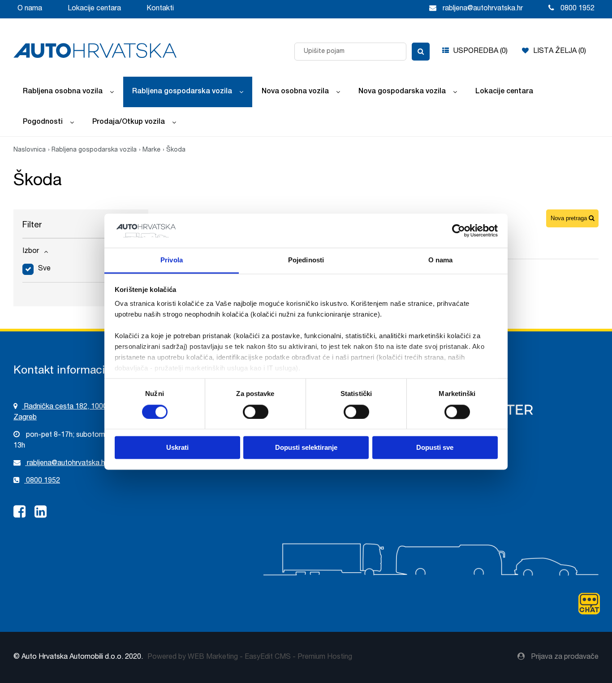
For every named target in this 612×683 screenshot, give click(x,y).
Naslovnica (29, 150)
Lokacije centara (94, 9)
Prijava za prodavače (564, 657)
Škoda (175, 150)
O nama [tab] (440, 260)
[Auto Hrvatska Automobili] (95, 50)
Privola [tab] (171, 260)
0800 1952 (42, 481)
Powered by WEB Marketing (192, 657)
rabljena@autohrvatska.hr (66, 463)
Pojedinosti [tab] (306, 260)
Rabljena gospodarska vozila (182, 92)
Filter (32, 225)
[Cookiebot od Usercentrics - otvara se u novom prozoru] (458, 230)
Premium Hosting (324, 657)
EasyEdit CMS (268, 657)
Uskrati (177, 448)
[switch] (255, 411)
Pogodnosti (43, 122)
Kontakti (160, 9)
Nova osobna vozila (295, 92)
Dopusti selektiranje (306, 448)
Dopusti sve (434, 448)
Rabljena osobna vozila (63, 92)
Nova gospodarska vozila (402, 92)
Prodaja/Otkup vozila (128, 122)
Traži (421, 52)
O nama (29, 9)
